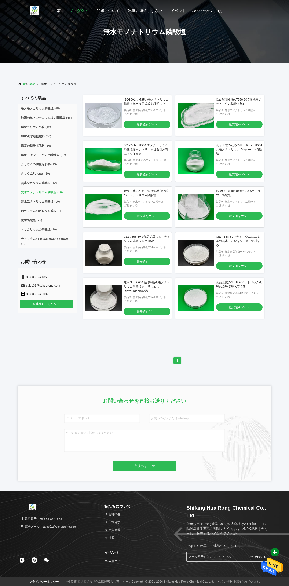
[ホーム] (34, 10)
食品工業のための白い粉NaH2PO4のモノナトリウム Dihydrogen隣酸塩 (239, 149)
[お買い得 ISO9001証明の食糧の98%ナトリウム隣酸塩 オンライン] (196, 207)
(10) (35, 173)
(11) (41, 210)
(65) (40, 108)
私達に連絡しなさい (145, 11)
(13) (39, 164)
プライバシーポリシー (44, 581)
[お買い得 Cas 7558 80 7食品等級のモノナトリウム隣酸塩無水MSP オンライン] (103, 252)
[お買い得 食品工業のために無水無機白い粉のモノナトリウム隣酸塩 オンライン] (103, 207)
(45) (46, 117)
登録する (259, 556)
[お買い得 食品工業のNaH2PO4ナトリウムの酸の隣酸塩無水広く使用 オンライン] (196, 298)
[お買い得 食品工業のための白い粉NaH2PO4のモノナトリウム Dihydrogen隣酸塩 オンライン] (196, 161)
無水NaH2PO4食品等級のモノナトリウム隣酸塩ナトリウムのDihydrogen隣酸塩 (147, 286)
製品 (32, 84)
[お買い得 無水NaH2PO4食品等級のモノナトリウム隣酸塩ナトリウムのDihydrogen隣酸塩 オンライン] (103, 298)
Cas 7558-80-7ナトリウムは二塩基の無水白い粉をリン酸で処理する (238, 241)
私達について (108, 11)
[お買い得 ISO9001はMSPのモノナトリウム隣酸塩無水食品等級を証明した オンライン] (103, 115)
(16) (36, 145)
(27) (43, 155)
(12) (36, 127)
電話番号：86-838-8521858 (43, 518)
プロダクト (78, 11)
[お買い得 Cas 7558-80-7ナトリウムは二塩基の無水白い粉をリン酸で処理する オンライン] (196, 252)
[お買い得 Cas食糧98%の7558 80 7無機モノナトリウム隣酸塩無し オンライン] (196, 115)
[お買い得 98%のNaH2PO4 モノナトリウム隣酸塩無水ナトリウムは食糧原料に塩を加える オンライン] (103, 161)
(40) (36, 136)
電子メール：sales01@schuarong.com (50, 526)
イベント (178, 11)
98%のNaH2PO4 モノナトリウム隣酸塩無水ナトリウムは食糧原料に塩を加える (146, 149)
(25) (31, 220)
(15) (45, 241)
